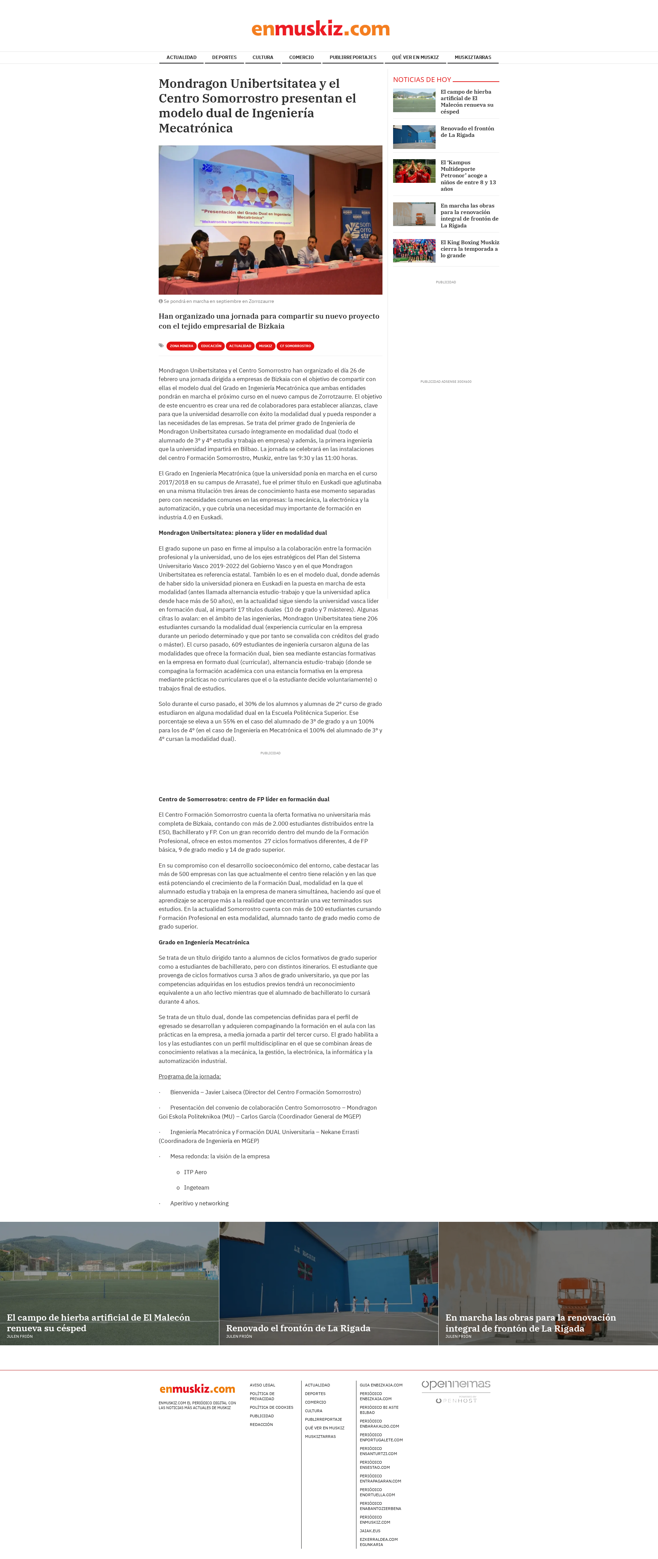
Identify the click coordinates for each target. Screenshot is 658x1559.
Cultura (313, 1410)
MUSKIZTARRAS (473, 57)
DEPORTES (224, 57)
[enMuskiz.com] (329, 27)
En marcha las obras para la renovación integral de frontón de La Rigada (470, 215)
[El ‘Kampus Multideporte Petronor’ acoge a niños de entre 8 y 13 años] (414, 171)
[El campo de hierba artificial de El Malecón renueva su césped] (414, 100)
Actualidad (240, 346)
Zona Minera (181, 346)
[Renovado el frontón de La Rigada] (414, 137)
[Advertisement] (270, 771)
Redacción (261, 1424)
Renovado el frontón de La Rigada (467, 131)
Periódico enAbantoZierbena (380, 1506)
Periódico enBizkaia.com (376, 1396)
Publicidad (262, 1415)
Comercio (315, 1402)
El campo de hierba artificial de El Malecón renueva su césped (467, 101)
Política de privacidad (262, 1396)
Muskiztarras (320, 1436)
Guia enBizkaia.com (381, 1384)
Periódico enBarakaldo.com (379, 1423)
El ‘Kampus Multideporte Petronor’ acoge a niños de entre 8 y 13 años (468, 175)
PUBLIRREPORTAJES (353, 57)
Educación (211, 346)
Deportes (315, 1393)
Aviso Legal (262, 1384)
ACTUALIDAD (182, 57)
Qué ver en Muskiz (324, 1427)
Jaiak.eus (370, 1530)
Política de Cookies (271, 1407)
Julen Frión (20, 1336)
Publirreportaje (323, 1419)
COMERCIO (301, 57)
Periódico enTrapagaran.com (380, 1478)
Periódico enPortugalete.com (381, 1437)
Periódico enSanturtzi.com (378, 1451)
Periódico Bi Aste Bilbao (379, 1410)
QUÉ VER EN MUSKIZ (415, 57)
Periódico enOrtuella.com (377, 1492)
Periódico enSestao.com (375, 1465)
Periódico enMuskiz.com (375, 1519)
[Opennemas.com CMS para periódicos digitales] (456, 1391)
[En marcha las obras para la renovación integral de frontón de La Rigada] (414, 214)
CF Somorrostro (295, 346)
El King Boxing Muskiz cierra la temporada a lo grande (470, 249)
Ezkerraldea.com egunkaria (379, 1542)
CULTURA (263, 57)
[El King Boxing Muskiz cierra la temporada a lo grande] (414, 251)
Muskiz (265, 346)
